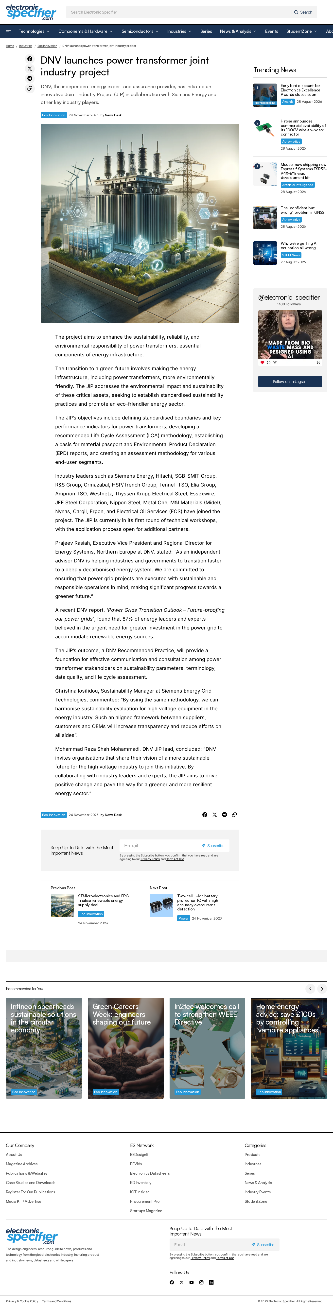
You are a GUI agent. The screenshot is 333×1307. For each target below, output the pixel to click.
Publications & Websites (26, 1173)
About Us (14, 1154)
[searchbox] (179, 12)
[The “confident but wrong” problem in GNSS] (265, 217)
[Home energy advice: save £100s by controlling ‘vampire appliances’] (289, 1048)
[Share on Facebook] (30, 59)
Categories (255, 1145)
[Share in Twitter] (30, 69)
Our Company (20, 1145)
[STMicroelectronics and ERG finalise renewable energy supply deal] (90, 905)
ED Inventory (140, 1182)
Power (184, 918)
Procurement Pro (144, 1201)
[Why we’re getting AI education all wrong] (265, 253)
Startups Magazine (146, 1210)
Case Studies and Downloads (30, 1182)
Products (253, 1154)
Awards (287, 101)
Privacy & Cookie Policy (22, 1301)
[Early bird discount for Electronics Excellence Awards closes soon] (265, 95)
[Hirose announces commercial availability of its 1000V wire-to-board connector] (265, 130)
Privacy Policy (150, 859)
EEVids (136, 1163)
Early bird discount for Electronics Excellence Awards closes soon (300, 90)
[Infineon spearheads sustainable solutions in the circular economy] (44, 1048)
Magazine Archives (21, 1163)
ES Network (142, 1145)
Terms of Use (175, 859)
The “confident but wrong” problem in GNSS (302, 210)
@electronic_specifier (289, 297)
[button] (8, 31)
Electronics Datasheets (150, 1173)
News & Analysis (258, 1182)
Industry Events (258, 1191)
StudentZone (256, 1201)
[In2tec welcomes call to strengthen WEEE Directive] (207, 1048)
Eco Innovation (47, 46)
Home (10, 46)
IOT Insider (139, 1191)
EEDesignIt (139, 1154)
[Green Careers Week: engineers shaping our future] (126, 1048)
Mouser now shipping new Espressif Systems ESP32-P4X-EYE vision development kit (304, 171)
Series (250, 1173)
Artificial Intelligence (297, 185)
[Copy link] (30, 88)
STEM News (291, 255)
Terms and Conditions (56, 1301)
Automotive (291, 141)
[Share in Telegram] (30, 79)
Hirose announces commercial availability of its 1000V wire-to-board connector (303, 127)
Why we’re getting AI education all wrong (299, 245)
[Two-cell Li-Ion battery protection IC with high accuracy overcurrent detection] (189, 905)
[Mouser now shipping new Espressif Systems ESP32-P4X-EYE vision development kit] (265, 174)
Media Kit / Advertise (23, 1201)
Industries (25, 46)
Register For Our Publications (30, 1191)
